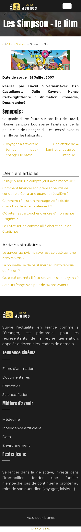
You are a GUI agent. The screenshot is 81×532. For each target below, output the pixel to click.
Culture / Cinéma (15, 44)
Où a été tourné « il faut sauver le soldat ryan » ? (40, 278)
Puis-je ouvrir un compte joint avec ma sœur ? (38, 181)
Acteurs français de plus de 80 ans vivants (35, 285)
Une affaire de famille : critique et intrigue (60, 149)
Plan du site (40, 529)
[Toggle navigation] (67, 6)
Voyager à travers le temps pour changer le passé (22, 149)
